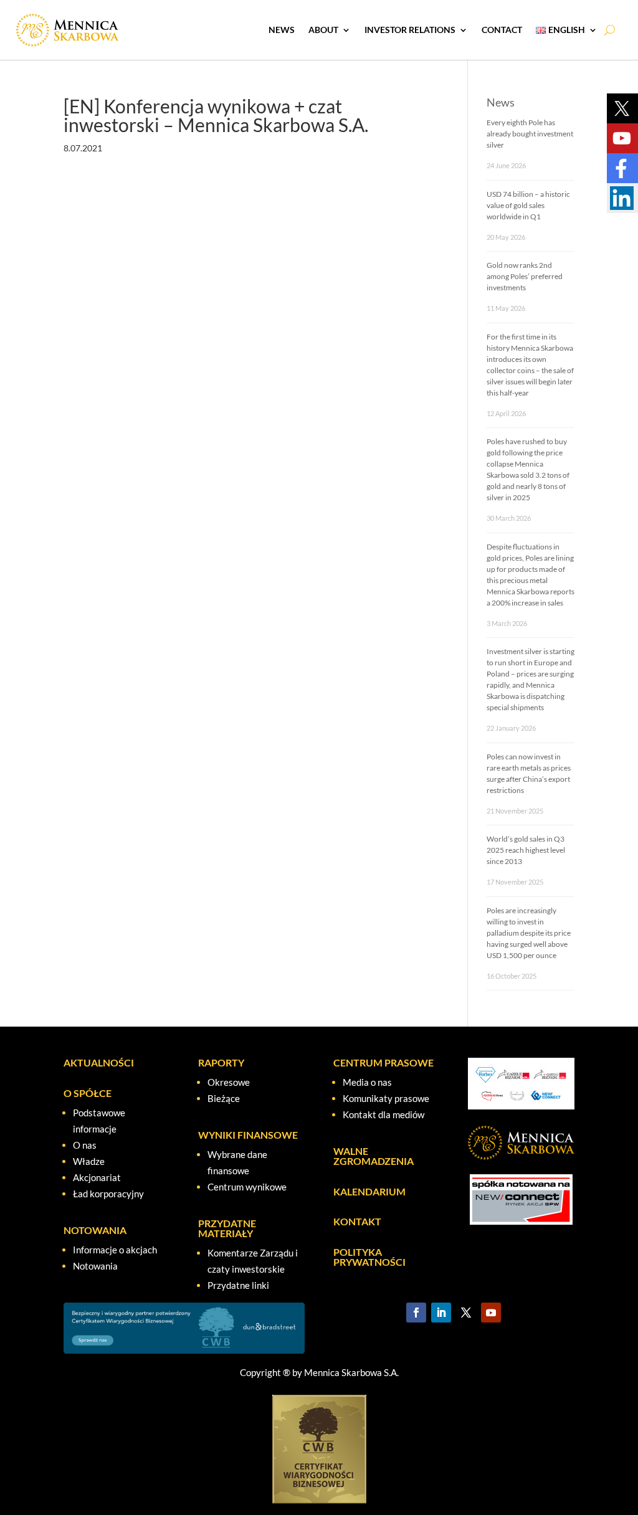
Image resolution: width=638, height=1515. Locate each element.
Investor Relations (409, 29)
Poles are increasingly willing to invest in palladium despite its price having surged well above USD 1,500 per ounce (529, 933)
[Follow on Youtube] (491, 1313)
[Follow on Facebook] (416, 1313)
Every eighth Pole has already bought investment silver (530, 134)
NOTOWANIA (95, 1230)
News (282, 29)
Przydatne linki (238, 1285)
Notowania (95, 1265)
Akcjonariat (97, 1177)
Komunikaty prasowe (386, 1098)
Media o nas (367, 1082)
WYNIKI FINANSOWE (248, 1135)
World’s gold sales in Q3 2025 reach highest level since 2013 (526, 850)
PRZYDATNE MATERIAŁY (227, 1228)
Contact (502, 29)
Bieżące (223, 1098)
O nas (85, 1145)
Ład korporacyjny (108, 1193)
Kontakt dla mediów (383, 1114)
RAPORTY (221, 1062)
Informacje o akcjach (115, 1249)
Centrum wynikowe (247, 1186)
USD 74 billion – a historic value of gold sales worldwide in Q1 (528, 205)
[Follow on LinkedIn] (441, 1313)
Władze (89, 1161)
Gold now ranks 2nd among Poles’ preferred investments (525, 276)
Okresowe (228, 1082)
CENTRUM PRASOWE (383, 1062)
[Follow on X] (466, 1313)
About (323, 29)
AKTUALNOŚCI (99, 1062)
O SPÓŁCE (88, 1093)
